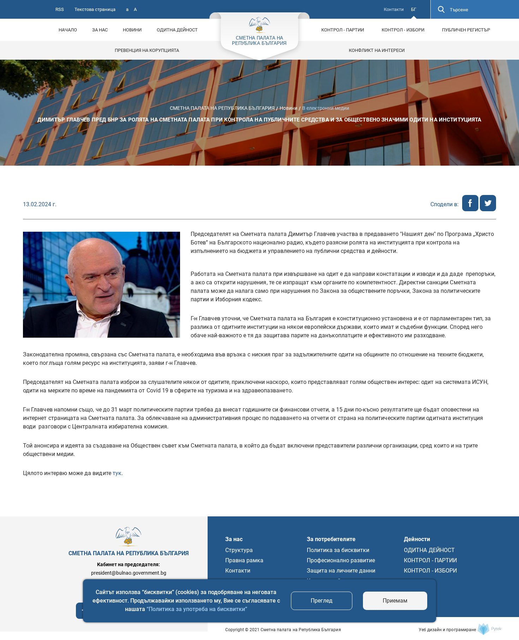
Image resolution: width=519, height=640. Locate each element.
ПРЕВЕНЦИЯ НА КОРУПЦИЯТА (147, 50)
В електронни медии (325, 108)
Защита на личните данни (341, 570)
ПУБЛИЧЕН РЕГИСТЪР (466, 29)
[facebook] (471, 209)
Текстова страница (94, 9)
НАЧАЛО (68, 29)
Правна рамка (244, 560)
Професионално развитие (341, 560)
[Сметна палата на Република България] (489, 629)
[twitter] (488, 209)
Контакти (394, 9)
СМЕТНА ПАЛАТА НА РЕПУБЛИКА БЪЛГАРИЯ (222, 108)
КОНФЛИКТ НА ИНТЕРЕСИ (377, 50)
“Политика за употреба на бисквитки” (197, 609)
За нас (100, 29)
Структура (239, 550)
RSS (59, 9)
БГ (413, 9)
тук (117, 473)
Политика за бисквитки (338, 550)
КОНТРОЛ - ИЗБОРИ (403, 29)
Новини (132, 29)
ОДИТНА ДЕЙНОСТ (177, 29)
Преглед (322, 600)
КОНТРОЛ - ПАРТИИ (342, 29)
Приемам (395, 600)
